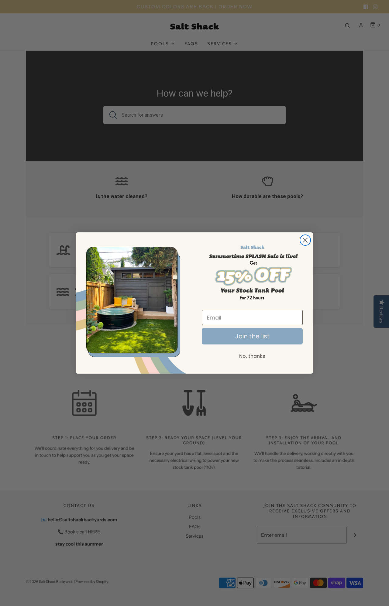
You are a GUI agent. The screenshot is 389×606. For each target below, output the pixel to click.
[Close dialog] (305, 240)
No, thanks (252, 356)
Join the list (252, 336)
